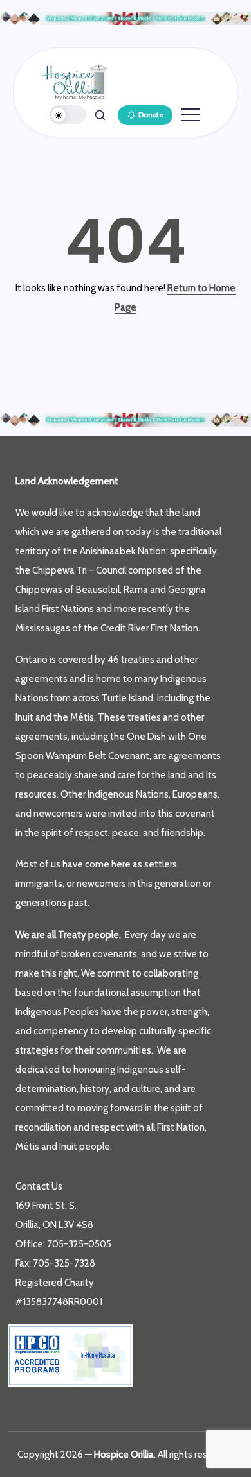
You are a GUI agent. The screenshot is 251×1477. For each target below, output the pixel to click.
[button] (68, 114)
